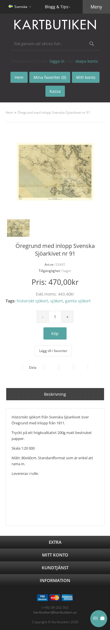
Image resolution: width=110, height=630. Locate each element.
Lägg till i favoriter (53, 350)
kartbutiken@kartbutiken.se (55, 612)
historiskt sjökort (32, 301)
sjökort (56, 301)
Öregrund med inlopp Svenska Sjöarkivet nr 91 (53, 112)
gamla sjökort (78, 301)
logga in (57, 61)
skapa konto (86, 61)
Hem (9, 112)
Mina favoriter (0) (50, 77)
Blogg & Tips (56, 6)
